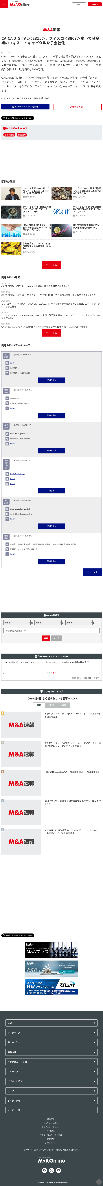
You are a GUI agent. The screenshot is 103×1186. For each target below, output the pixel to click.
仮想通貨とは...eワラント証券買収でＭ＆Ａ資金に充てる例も (37, 246)
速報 (10, 1022)
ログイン (79, 4)
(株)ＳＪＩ (14, 363)
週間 (51, 705)
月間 (64, 705)
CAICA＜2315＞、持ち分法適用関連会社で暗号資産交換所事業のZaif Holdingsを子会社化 (44, 326)
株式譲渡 (22, 134)
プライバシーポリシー (50, 1127)
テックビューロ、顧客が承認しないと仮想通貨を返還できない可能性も (87, 191)
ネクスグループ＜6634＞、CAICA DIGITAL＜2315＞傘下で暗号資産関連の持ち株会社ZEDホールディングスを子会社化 (50, 305)
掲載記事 (51, 1139)
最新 (39, 705)
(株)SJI (12, 408)
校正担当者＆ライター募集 (51, 1135)
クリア (56, 638)
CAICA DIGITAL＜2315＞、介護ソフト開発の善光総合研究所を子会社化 (35, 286)
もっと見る (51, 265)
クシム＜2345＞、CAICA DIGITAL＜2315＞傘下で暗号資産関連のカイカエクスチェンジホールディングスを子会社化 (50, 317)
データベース (14, 1032)
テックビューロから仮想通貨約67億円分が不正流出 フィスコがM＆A (87, 209)
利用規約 (51, 1131)
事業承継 (12, 1052)
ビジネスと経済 (15, 1081)
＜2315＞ (37, 38)
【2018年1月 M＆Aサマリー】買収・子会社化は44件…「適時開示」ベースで (37, 227)
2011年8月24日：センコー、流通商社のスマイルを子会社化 (32, 662)
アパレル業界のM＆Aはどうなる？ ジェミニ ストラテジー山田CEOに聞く (36, 191)
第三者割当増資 (6, 464)
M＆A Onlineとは (51, 1123)
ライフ (11, 1090)
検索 (46, 638)
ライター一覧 (14, 1109)
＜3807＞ (72, 38)
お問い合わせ (50, 1143)
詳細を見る (51, 380)
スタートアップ (15, 1071)
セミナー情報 (14, 1100)
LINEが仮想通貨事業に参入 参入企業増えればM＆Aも (87, 226)
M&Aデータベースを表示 (26, 106)
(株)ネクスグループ (17, 474)
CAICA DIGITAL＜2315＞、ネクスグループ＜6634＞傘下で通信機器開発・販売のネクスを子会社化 (48, 295)
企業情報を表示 (77, 107)
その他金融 (9, 134)
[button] (47, 672)
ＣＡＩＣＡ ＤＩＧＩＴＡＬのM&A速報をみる (26, 98)
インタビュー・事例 (17, 1061)
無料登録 (94, 4)
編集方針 (51, 1118)
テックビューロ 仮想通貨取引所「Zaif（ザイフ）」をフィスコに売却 (37, 209)
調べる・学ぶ (14, 1042)
